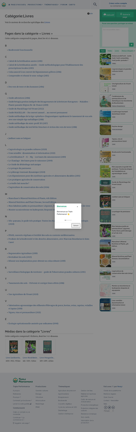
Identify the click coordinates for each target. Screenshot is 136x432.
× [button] (77, 206)
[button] (65, 220)
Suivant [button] (75, 225)
